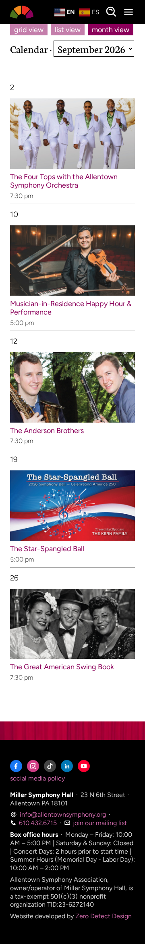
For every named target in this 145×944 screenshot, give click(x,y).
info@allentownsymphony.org (62, 814)
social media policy (37, 778)
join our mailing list (99, 823)
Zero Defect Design (103, 916)
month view (110, 29)
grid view (29, 29)
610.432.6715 (37, 823)
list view (68, 29)
